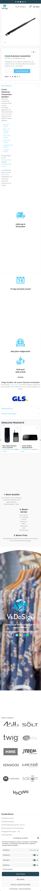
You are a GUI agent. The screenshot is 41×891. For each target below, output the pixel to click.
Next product (35, 52)
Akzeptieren (20, 874)
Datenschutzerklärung (25, 888)
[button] (38, 838)
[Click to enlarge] (5, 42)
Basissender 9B (6, 160)
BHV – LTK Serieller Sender (6, 131)
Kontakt (6, 174)
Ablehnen (20, 879)
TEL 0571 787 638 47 (20, 6)
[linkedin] (23, 2)
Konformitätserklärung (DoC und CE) (13, 825)
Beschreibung (6, 86)
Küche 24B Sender (6, 141)
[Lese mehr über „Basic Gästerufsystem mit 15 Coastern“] (17, 428)
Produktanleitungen (7, 821)
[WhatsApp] (25, 2)
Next (31, 398)
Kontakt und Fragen (8, 414)
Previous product (31, 52)
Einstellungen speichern (20, 885)
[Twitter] (18, 2)
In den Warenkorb (22, 71)
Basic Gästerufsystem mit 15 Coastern (9, 446)
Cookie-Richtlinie (13, 888)
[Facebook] (16, 2)
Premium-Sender (6, 125)
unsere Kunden (14, 385)
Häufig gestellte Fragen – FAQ (10, 831)
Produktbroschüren (7, 818)
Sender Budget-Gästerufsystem (27, 446)
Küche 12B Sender (6, 136)
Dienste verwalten (7, 869)
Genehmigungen (6, 835)
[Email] (20, 2)
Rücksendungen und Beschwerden (12, 828)
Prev (8, 398)
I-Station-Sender (6, 151)
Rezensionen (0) (7, 409)
